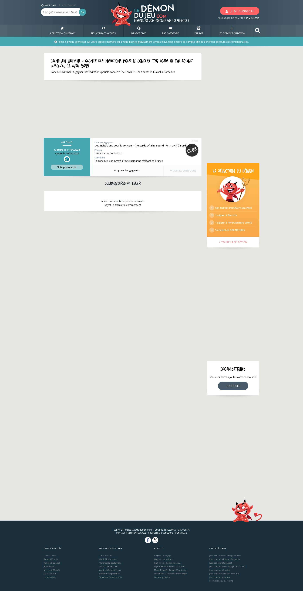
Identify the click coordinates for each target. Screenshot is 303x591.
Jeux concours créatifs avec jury (224, 573)
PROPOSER (233, 386)
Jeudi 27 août (50, 566)
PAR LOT (198, 33)
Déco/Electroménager (176, 573)
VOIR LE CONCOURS (184, 170)
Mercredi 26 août (52, 570)
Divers (167, 577)
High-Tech (159, 562)
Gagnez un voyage (162, 555)
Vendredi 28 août (52, 562)
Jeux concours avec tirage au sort (225, 555)
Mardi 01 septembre (108, 559)
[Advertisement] (122, 109)
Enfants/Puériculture (179, 570)
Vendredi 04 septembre (110, 570)
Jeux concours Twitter (219, 577)
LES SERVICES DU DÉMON (232, 33)
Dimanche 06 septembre (110, 577)
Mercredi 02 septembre (110, 562)
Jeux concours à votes (219, 570)
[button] (257, 31)
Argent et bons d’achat (164, 566)
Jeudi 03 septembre (108, 566)
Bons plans (181, 532)
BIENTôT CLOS (138, 33)
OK (82, 12)
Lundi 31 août (50, 555)
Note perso (66, 167)
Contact (120, 532)
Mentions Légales (136, 532)
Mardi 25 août (50, 573)
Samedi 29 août (51, 559)
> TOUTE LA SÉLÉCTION (233, 242)
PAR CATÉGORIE (170, 33)
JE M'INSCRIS (252, 18)
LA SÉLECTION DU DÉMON (62, 33)
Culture (180, 566)
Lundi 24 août (50, 577)
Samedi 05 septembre (109, 573)
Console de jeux (173, 562)
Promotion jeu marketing (221, 580)
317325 (195, 140)
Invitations (159, 573)
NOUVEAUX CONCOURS (103, 33)
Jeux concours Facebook (220, 562)
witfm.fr (67, 142)
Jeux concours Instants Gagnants (224, 559)
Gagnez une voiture (163, 559)
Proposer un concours (160, 532)
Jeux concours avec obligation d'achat (227, 566)
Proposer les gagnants (127, 170)
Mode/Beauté (160, 570)
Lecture (157, 577)
